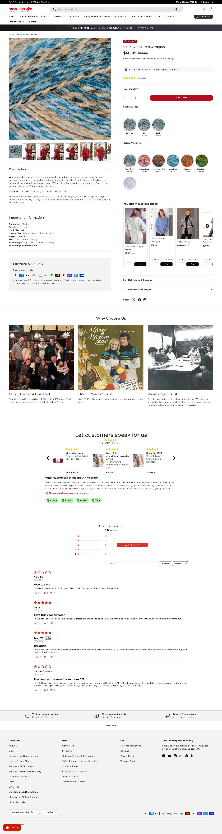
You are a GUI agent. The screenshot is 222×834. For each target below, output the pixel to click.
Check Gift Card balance (74, 771)
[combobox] (116, 9)
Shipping (67, 751)
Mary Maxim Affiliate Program (24, 797)
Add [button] (140, 264)
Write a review (132, 545)
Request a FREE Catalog (21, 766)
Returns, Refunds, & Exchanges (78, 756)
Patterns (72, 16)
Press (11, 781)
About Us (13, 746)
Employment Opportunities (23, 756)
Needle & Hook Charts (20, 761)
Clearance (119, 16)
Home (11, 34)
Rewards (31, 22)
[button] (176, 9)
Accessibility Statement (74, 781)
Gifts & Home (145, 16)
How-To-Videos (70, 766)
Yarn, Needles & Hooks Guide (23, 792)
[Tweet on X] (133, 300)
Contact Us (68, 746)
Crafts (44, 16)
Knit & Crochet (27, 16)
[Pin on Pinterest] (145, 300)
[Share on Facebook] (139, 300)
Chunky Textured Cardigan (26, 34)
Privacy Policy (127, 756)
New (133, 16)
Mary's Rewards (17, 802)
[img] (111, 440)
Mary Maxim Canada (130, 746)
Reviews (124, 751)
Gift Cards (169, 16)
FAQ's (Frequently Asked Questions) (80, 761)
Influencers (15, 22)
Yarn (11, 16)
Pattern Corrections (19, 776)
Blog (11, 751)
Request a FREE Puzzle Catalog (25, 771)
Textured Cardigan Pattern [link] (134, 248)
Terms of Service (70, 776)
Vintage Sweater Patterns (97, 16)
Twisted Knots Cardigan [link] (158, 240)
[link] (136, 226)
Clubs (158, 16)
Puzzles (58, 16)
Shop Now (45, 2)
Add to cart (181, 98)
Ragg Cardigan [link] (184, 241)
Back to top (111, 725)
